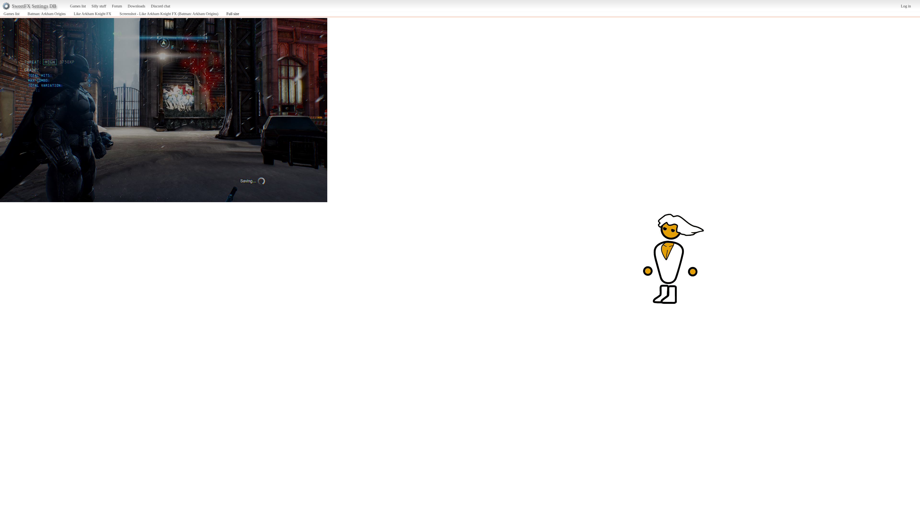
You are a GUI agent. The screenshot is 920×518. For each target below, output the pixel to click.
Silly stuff (99, 6)
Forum (117, 6)
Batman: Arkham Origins (47, 14)
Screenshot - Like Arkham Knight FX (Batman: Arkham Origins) (169, 14)
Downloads (136, 6)
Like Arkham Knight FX (92, 14)
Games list (78, 6)
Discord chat (160, 6)
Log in (906, 6)
